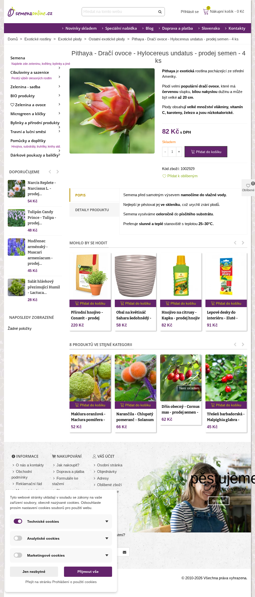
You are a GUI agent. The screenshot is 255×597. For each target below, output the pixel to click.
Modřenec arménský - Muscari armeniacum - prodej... (40, 252)
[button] (50, 171)
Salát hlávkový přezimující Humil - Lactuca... (44, 287)
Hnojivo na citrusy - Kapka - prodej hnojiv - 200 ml (181, 318)
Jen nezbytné (33, 572)
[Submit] (160, 11)
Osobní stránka (109, 465)
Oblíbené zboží (109, 485)
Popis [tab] (80, 195)
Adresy (103, 478)
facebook (218, 501)
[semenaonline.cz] (37, 12)
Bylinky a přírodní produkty (35, 122)
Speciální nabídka (121, 28)
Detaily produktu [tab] (92, 209)
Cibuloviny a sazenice (31, 75)
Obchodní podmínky (21, 474)
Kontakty (237, 28)
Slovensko (211, 28)
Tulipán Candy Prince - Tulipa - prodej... (42, 217)
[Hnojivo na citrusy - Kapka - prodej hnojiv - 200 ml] (180, 276)
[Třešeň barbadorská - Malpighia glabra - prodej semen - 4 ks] (226, 378)
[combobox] (119, 11)
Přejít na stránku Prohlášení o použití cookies (61, 582)
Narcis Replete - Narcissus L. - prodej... (42, 188)
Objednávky (107, 471)
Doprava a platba (177, 28)
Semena (36, 60)
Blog (149, 28)
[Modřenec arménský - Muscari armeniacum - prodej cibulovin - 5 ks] (16, 247)
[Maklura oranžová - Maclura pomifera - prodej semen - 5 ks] (90, 378)
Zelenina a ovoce (30, 104)
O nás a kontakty (30, 465)
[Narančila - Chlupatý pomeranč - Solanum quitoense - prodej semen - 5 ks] (135, 378)
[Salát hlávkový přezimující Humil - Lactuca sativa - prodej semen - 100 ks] (16, 287)
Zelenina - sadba (25, 86)
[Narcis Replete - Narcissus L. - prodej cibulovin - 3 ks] (16, 188)
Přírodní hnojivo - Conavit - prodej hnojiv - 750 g (87, 318)
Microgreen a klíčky (27, 113)
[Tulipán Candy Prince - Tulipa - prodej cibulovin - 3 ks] (16, 218)
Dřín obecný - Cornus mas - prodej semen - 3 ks (180, 412)
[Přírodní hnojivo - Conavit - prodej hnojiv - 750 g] (90, 276)
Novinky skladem (81, 28)
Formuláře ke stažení (65, 481)
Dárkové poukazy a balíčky (34, 155)
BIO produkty (22, 95)
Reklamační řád (29, 484)
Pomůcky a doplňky (35, 143)
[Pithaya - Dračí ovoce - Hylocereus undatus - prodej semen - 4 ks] (112, 110)
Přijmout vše (88, 572)
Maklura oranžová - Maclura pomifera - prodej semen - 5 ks (88, 419)
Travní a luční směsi (28, 131)
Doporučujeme (24, 171)
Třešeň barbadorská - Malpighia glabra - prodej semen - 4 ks (226, 419)
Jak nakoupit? (68, 465)
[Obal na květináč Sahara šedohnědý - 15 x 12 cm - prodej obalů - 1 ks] (135, 276)
